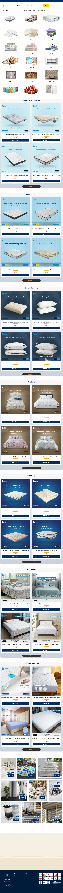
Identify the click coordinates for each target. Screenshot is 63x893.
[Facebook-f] (4, 885)
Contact (15, 877)
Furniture (11, 67)
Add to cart (16, 140)
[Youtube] (6, 885)
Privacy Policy (27, 875)
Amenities (52, 53)
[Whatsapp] (11, 885)
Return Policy (27, 877)
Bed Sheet (11, 53)
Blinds (51, 67)
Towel (31, 53)
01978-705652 (12, 841)
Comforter (31, 39)
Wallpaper (51, 81)
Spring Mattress (31, 25)
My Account (16, 879)
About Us (16, 875)
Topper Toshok (51, 25)
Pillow (11, 39)
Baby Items (31, 67)
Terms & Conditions (28, 879)
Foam (52, 39)
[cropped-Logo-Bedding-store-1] (3, 5)
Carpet (31, 81)
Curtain (11, 81)
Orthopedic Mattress (11, 25)
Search (46, 5)
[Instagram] (9, 885)
